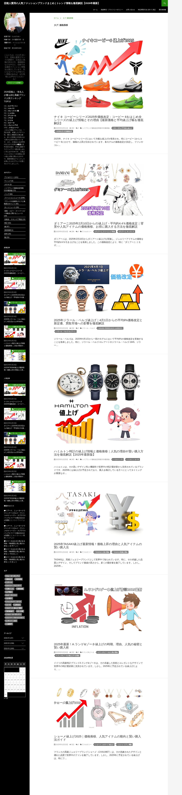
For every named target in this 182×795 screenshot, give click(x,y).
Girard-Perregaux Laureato (110, 328)
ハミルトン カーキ (133, 459)
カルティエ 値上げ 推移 (14, 608)
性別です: (18, 39)
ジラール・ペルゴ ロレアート (66, 331)
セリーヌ (11, 123)
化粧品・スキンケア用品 (14, 219)
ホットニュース (11, 207)
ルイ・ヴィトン (11, 595)
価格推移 (20, 589)
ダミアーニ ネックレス (126, 231)
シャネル (11, 113)
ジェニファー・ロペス (13, 601)
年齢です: (7, 39)
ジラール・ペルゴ (88, 328)
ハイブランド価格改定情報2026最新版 (96, 128)
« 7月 (6, 698)
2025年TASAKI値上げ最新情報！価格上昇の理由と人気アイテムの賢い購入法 (98, 545)
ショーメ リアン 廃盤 (125, 744)
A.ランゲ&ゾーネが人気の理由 (108, 652)
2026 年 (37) (8, 638)
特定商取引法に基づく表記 (147, 9)
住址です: (7, 48)
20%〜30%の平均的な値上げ (122, 128)
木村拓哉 (19, 579)
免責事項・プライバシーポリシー (112, 9)
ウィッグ (8, 181)
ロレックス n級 (13, 111)
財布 (7, 234)
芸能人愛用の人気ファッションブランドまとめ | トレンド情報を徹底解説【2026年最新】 (52, 3)
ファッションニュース (14, 198)
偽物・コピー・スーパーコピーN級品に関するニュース (14, 213)
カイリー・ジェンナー (13, 585)
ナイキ (10, 120)
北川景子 (9, 598)
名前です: (7, 36)
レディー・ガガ (11, 621)
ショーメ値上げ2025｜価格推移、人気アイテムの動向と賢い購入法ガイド (97, 738)
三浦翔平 (9, 624)
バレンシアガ (13, 125)
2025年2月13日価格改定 (64, 131)
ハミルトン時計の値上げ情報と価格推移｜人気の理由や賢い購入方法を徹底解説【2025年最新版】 (98, 453)
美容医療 (8, 230)
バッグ (8, 194)
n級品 (19, 144)
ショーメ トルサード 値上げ (104, 744)
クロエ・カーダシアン (13, 614)
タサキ (8, 184)
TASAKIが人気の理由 (102, 552)
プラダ (10, 118)
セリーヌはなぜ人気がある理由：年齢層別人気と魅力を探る (14, 543)
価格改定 (9, 579)
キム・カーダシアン (12, 576)
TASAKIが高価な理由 (120, 552)
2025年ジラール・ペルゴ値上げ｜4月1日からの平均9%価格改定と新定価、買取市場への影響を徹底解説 (98, 321)
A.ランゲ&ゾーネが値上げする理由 (67, 655)
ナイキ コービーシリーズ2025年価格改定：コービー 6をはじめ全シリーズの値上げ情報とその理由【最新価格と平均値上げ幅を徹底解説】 (98, 120)
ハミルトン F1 (118, 459)
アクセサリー (87, 231)
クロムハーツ (14, 128)
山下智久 (9, 592)
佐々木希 (20, 611)
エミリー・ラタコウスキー (15, 617)
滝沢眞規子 (10, 611)
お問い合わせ (130, 9)
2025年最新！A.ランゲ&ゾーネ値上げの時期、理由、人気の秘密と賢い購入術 (98, 646)
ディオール (12, 115)
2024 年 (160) (9, 648)
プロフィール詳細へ (15, 83)
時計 (7, 223)
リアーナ (9, 582)
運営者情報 (162, 9)
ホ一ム (95, 9)
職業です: (7, 43)
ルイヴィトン (13, 106)
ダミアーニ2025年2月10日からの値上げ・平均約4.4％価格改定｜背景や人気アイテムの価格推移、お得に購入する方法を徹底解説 (98, 225)
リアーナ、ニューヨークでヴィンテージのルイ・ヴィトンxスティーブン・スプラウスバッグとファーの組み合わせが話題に (15, 515)
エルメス (11, 108)
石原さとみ (10, 589)
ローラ (8, 605)
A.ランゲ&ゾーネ (88, 652)
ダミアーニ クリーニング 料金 (105, 231)
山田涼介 (17, 605)
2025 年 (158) (9, 643)
